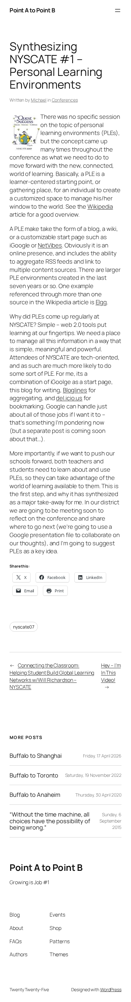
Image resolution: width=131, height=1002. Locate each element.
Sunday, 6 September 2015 (110, 820)
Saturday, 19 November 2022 (93, 775)
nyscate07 (23, 627)
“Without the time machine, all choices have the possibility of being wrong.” (50, 821)
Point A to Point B (32, 10)
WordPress (110, 989)
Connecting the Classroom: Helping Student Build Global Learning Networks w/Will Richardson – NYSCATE (52, 676)
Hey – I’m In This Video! (111, 672)
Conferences (65, 100)
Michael (38, 100)
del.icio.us (69, 398)
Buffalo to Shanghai (36, 755)
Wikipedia (100, 206)
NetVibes (50, 245)
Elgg (101, 302)
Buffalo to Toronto (34, 775)
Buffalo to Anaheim (35, 794)
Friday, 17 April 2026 (102, 756)
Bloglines (75, 390)
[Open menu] (117, 10)
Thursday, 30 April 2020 (98, 795)
